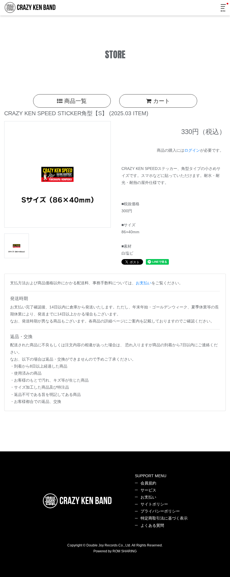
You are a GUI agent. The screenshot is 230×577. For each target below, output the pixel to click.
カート (160, 101)
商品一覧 (75, 101)
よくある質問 (152, 525)
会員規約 (148, 483)
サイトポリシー (154, 504)
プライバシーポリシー (160, 511)
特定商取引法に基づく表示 (164, 518)
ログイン (192, 150)
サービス (148, 490)
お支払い (143, 283)
